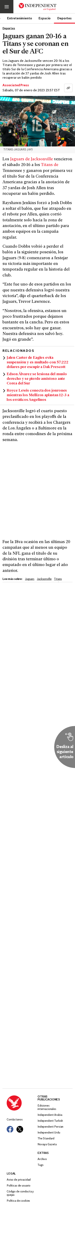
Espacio (45, 18)
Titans (58, 579)
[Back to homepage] (22, 1103)
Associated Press (15, 85)
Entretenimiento (19, 18)
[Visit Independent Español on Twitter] (19, 1129)
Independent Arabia (50, 1115)
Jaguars (29, 579)
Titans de (49, 165)
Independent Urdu (49, 1132)
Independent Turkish (50, 1121)
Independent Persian (50, 1126)
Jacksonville (42, 159)
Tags (40, 1165)
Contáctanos (14, 1119)
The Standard (46, 1138)
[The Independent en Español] (37, 7)
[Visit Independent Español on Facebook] (10, 1129)
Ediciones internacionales (47, 1107)
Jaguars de (20, 159)
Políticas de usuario (18, 1185)
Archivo (42, 1159)
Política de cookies (18, 1200)
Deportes (64, 18)
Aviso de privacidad (19, 1179)
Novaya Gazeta (47, 1144)
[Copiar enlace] (68, 88)
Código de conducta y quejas (20, 1193)
